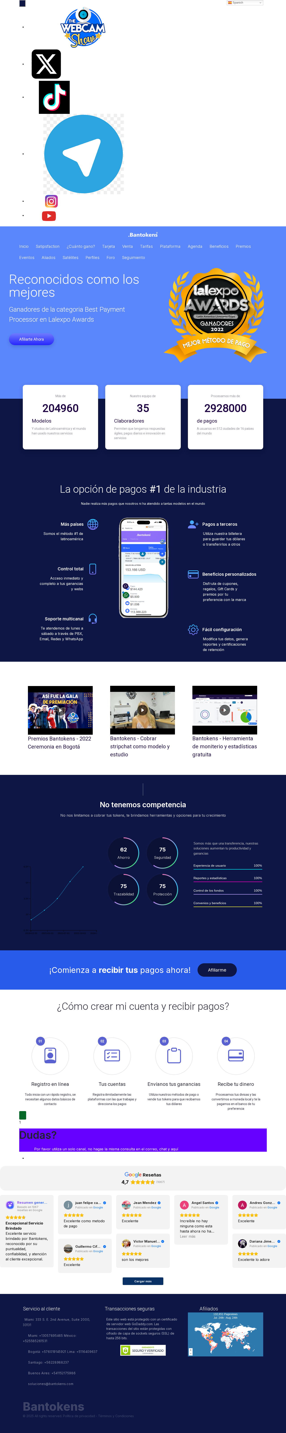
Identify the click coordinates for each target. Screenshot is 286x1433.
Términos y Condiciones (116, 1416)
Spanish (237, 2)
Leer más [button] (188, 1236)
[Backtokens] (143, 234)
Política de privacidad (79, 1416)
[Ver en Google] (68, 1205)
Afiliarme (217, 970)
